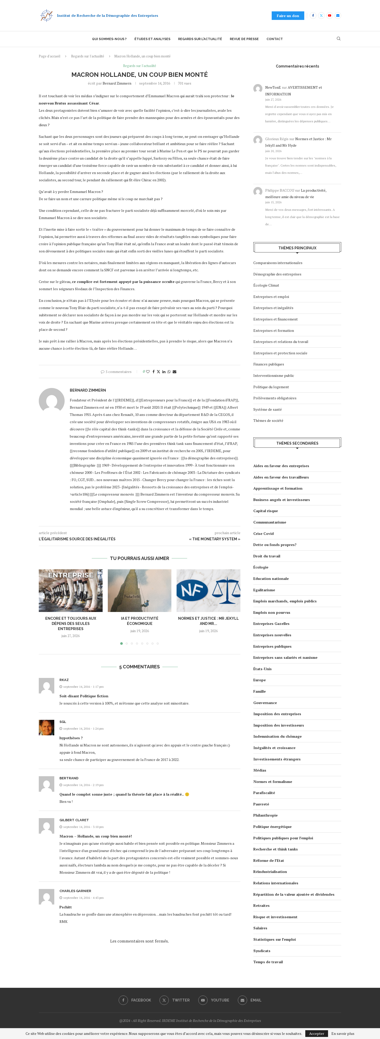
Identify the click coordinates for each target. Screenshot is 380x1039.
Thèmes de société (268, 420)
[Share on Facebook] (154, 371)
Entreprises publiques (272, 646)
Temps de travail (268, 961)
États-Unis (262, 668)
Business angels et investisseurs (281, 499)
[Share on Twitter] (158, 371)
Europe (259, 679)
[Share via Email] (174, 371)
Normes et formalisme (272, 781)
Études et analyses (152, 39)
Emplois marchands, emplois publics (285, 601)
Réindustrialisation (270, 871)
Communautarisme (269, 522)
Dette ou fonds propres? (275, 544)
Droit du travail (266, 556)
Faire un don (288, 15)
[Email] (338, 15)
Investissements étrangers (277, 759)
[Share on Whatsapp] (169, 371)
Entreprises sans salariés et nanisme (285, 657)
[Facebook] (313, 15)
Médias (259, 770)
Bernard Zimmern (117, 83)
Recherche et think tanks (275, 849)
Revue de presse (244, 39)
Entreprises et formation (273, 330)
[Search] (338, 39)
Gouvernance (265, 702)
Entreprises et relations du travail (280, 341)
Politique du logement (271, 386)
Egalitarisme (264, 589)
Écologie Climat (266, 285)
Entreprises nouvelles (272, 634)
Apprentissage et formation (277, 488)
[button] (45, 606)
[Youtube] (329, 15)
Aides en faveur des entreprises (281, 465)
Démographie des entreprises (277, 274)
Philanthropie (265, 815)
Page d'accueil (49, 56)
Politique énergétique (272, 826)
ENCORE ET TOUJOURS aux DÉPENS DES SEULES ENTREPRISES (70, 624)
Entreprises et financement (275, 319)
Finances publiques (268, 364)
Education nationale (271, 578)
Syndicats (261, 950)
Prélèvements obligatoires (275, 397)
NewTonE (273, 87)
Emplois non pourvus (271, 612)
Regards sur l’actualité (200, 39)
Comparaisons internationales (277, 262)
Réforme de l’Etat (268, 860)
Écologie (260, 567)
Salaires (260, 927)
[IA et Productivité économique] (140, 590)
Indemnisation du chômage (277, 736)
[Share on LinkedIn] (163, 371)
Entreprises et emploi (271, 296)
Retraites (261, 905)
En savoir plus (342, 1033)
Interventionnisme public (273, 375)
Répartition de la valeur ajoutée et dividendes (294, 894)
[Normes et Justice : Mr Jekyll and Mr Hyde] (208, 590)
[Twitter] (321, 15)
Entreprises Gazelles (271, 623)
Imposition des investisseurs (278, 725)
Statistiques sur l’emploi (274, 939)
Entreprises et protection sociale (280, 352)
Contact (275, 39)
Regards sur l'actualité (87, 56)
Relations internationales (275, 882)
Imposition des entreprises (277, 713)
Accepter (316, 1033)
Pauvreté (261, 804)
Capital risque (265, 510)
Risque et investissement (275, 916)
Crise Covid (263, 533)
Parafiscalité (264, 792)
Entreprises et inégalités (273, 307)
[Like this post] (148, 371)
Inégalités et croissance (274, 747)
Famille (259, 691)
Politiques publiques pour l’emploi (283, 837)
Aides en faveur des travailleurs (281, 477)
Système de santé (267, 409)
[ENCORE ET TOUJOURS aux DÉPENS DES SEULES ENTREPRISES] (71, 590)
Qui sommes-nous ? (109, 39)
